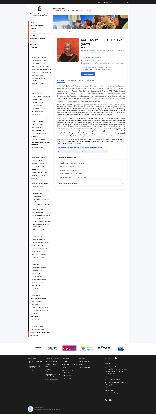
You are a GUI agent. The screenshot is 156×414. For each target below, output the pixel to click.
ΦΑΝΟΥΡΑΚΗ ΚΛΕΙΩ (37, 112)
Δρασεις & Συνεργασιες (37, 38)
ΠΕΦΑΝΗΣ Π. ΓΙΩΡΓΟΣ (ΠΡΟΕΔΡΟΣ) (41, 96)
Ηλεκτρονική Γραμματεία (69, 364)
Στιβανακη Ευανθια (38, 230)
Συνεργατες (34, 169)
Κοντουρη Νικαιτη (37, 148)
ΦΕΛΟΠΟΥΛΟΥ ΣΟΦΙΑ (39, 239)
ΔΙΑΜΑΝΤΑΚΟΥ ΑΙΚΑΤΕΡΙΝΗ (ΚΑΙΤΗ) (41, 69)
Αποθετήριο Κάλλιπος (68, 379)
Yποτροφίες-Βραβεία (51, 361)
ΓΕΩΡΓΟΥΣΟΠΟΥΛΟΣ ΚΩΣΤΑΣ (40, 248)
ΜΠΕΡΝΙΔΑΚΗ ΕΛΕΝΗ (38, 329)
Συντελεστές (82, 364)
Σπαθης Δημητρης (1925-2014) (42, 222)
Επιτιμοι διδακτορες (37, 245)
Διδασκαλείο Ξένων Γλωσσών (50, 365)
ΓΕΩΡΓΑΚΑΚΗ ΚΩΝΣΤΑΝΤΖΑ (39, 60)
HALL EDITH (35, 289)
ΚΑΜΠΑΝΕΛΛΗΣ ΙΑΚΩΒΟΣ (39, 255)
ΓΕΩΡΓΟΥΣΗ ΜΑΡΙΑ (37, 124)
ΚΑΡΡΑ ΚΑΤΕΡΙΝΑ (36, 127)
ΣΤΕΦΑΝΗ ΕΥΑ (35, 314)
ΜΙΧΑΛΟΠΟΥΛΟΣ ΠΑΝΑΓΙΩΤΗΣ (40, 90)
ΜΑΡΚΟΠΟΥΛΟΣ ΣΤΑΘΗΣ (38, 154)
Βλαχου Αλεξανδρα (37, 320)
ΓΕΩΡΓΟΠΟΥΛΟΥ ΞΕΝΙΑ (38, 63)
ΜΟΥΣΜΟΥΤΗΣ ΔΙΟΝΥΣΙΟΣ (39, 261)
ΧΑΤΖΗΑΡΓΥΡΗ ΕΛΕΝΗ (38, 282)
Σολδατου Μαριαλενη (38, 157)
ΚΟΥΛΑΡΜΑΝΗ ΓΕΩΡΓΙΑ (38, 176)
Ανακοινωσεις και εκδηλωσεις (39, 332)
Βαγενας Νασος (37, 193)
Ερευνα (32, 41)
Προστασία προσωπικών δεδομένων (35, 362)
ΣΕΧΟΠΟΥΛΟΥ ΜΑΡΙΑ (37, 102)
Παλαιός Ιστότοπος (85, 367)
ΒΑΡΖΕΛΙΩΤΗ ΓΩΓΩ (37, 54)
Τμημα (32, 23)
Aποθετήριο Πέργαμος (68, 376)
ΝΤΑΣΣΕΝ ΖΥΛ (35, 264)
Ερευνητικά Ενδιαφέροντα (67, 157)
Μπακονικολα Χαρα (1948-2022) (42, 215)
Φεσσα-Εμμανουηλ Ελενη (41, 242)
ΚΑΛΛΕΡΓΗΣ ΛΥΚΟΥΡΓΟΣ (38, 251)
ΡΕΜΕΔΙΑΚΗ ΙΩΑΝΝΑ (37, 99)
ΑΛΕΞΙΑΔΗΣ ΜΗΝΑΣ (37, 301)
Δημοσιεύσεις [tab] (72, 80)
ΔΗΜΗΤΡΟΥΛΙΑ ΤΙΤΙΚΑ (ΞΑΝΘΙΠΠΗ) (41, 72)
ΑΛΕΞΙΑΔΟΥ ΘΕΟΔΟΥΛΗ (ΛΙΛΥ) (40, 118)
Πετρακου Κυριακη (38, 218)
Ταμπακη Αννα (37, 236)
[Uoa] (30, 409)
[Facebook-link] (124, 3)
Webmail (64, 361)
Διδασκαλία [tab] (90, 80)
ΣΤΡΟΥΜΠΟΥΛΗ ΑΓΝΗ (38, 160)
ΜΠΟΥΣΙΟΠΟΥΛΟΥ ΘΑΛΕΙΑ (39, 133)
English (104, 2)
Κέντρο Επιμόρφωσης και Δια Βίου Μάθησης (52, 375)
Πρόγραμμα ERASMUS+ (51, 379)
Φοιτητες (33, 29)
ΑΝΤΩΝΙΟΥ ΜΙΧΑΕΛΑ (37, 121)
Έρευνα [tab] (81, 80)
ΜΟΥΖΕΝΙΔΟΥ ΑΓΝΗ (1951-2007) (40, 310)
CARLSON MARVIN (37, 286)
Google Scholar (88, 74)
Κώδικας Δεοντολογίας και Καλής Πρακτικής (34, 367)
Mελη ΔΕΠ (34, 48)
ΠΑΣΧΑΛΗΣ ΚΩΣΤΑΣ (37, 270)
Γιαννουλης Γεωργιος (38, 139)
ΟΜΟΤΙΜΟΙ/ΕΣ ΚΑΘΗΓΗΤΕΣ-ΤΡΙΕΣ (41, 190)
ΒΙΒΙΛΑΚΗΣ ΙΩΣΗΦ (37, 304)
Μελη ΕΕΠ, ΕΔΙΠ (68, 31)
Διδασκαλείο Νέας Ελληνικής (50, 370)
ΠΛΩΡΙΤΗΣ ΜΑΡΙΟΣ (37, 273)
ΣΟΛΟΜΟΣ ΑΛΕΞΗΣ (37, 276)
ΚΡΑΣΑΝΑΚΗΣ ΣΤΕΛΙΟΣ (38, 151)
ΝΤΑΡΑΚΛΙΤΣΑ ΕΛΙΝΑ (37, 93)
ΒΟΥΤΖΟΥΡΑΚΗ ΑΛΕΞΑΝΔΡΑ (39, 57)
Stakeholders (31, 371)
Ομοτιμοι (34, 179)
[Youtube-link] (127, 3)
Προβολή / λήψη (106, 69)
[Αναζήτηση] (120, 3)
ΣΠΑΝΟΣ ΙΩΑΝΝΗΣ (37, 105)
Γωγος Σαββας (37, 196)
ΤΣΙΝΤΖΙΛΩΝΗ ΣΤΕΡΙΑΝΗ (38, 108)
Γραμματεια (34, 317)
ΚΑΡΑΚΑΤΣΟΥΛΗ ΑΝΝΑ (38, 84)
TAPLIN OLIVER (36, 295)
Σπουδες (32, 35)
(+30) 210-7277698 (97, 60)
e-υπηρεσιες (33, 32)
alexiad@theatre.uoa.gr (95, 57)
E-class (64, 367)
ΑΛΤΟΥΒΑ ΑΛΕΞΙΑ (36, 51)
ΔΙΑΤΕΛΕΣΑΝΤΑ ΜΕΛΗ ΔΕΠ (38, 298)
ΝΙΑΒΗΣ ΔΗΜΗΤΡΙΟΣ (37, 323)
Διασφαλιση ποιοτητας (37, 26)
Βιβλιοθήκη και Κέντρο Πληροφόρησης (69, 371)
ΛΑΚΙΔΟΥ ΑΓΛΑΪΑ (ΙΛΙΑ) (38, 130)
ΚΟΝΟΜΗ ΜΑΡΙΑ (36, 87)
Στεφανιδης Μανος (39, 233)
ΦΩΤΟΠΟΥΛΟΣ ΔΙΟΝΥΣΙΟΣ (39, 279)
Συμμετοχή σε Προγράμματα (68, 183)
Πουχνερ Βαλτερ (38, 187)
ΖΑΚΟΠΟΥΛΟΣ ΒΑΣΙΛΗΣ (38, 75)
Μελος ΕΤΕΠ (34, 136)
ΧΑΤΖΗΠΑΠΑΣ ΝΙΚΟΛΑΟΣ (39, 166)
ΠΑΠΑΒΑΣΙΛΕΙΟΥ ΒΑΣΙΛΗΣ (39, 267)
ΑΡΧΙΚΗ (55, 31)
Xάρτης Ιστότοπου (84, 361)
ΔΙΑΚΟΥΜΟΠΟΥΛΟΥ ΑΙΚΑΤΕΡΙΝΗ (40, 66)
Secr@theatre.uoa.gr (114, 379)
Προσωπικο (61, 31)
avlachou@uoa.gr (113, 393)
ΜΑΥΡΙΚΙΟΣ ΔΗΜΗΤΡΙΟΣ (38, 258)
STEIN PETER (35, 292)
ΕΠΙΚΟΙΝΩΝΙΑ (34, 335)
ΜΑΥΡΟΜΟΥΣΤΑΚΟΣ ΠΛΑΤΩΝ (40, 307)
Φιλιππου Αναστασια (38, 326)
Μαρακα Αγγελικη (38, 212)
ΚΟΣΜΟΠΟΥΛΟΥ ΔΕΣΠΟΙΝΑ (39, 172)
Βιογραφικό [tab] (61, 80)
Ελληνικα (97, 2)
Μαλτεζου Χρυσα (38, 209)
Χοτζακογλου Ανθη (38, 163)
